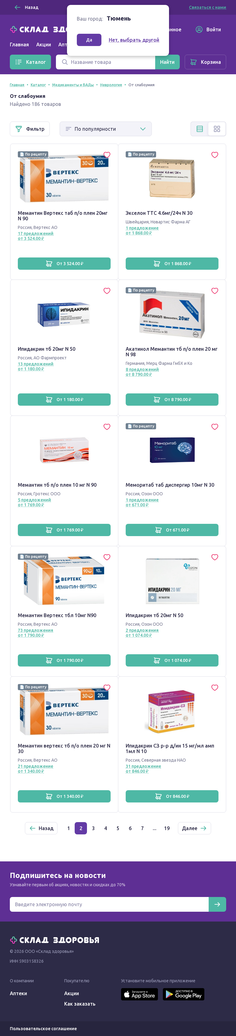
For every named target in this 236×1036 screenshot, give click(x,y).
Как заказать (80, 1004)
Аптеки (18, 993)
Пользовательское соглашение (43, 1028)
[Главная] (56, 29)
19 (167, 828)
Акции (43, 44)
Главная (19, 44)
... (154, 828)
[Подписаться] (217, 904)
